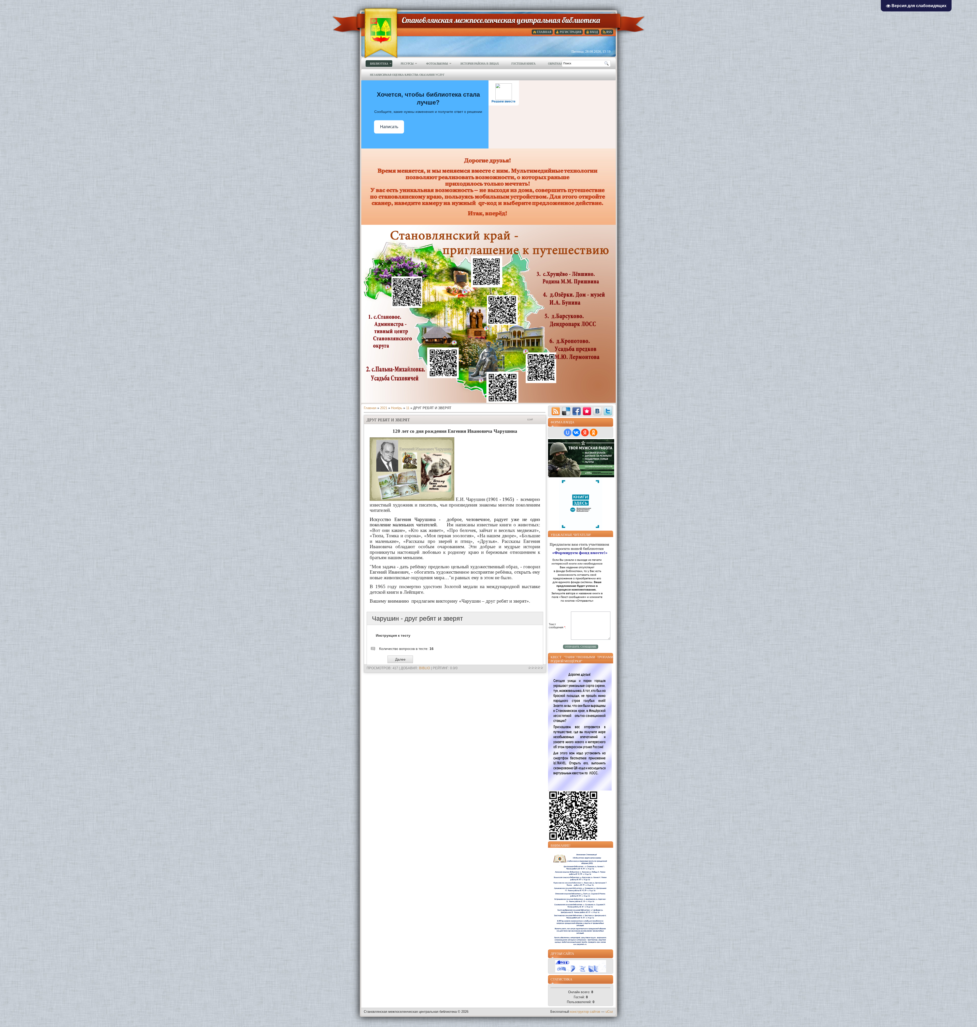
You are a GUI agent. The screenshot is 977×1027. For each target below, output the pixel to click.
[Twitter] (608, 411)
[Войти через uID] (567, 432)
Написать (389, 127)
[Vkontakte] (597, 411)
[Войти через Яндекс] (585, 432)
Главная (370, 408)
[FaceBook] (576, 411)
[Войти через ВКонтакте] (576, 432)
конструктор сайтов (585, 1012)
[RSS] (556, 411)
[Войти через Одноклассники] (593, 432)
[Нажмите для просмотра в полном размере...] (412, 499)
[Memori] (587, 411)
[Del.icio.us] (566, 411)
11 (407, 408)
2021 (383, 408)
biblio (424, 668)
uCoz (609, 1012)
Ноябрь (396, 408)
